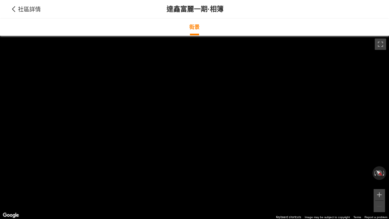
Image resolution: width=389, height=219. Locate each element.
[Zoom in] (379, 194)
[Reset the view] (379, 173)
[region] (194, 127)
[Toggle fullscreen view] (380, 44)
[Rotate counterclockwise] (374, 173)
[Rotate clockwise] (384, 173)
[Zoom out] (379, 206)
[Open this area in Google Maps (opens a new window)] (10, 215)
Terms (357, 217)
